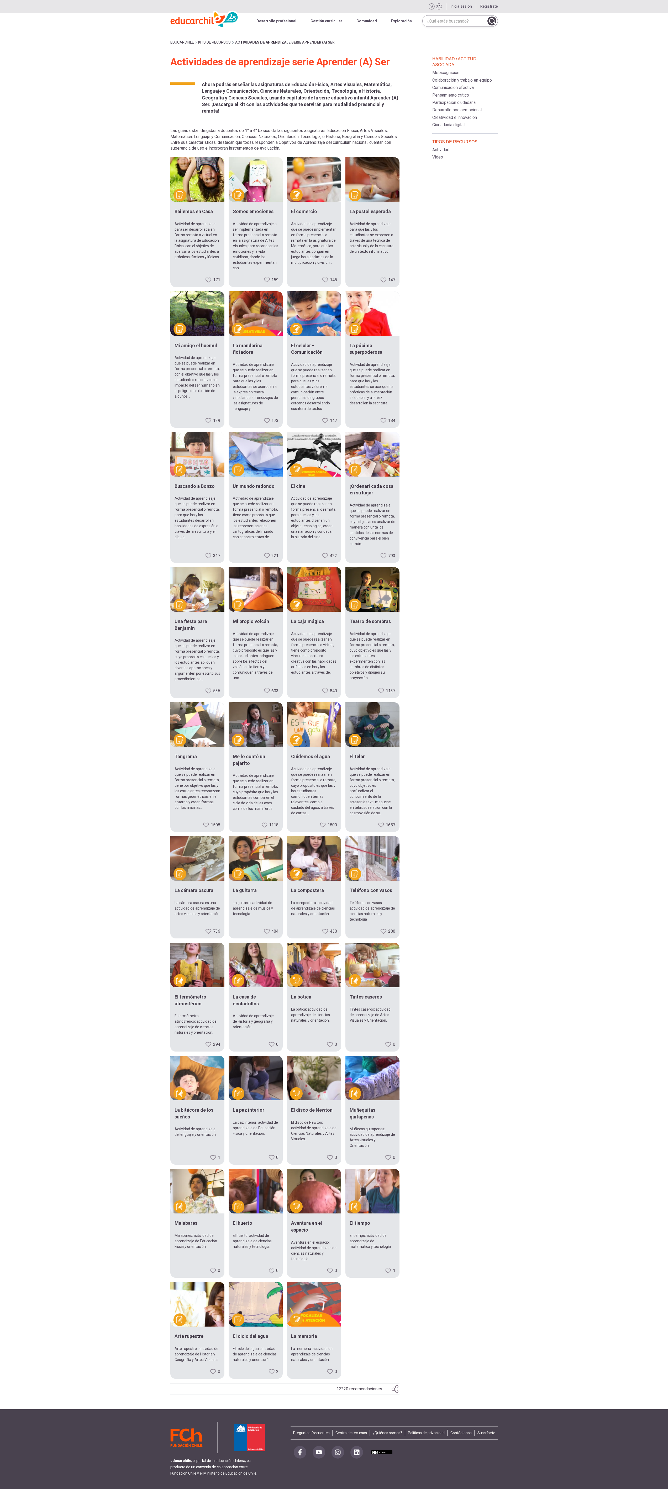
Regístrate (489, 6)
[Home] (204, 18)
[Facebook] (300, 1452)
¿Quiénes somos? (387, 1433)
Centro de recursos (351, 1433)
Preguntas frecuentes (311, 1433)
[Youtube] (319, 1452)
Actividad (440, 149)
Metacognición (445, 72)
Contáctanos (461, 1433)
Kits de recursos (214, 42)
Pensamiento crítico (450, 95)
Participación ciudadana (454, 102)
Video (437, 157)
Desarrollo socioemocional (457, 109)
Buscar (491, 21)
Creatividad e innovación (454, 117)
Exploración (401, 21)
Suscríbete (486, 1433)
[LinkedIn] (356, 1452)
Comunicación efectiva (453, 87)
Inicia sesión (461, 6)
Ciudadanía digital (448, 124)
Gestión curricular (326, 21)
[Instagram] (338, 1452)
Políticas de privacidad (426, 1433)
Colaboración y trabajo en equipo (462, 80)
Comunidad (366, 21)
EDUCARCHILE (182, 42)
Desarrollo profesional (276, 21)
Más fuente (439, 6)
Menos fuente (431, 6)
